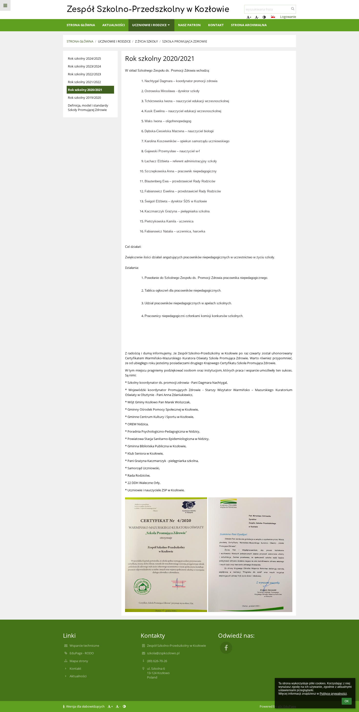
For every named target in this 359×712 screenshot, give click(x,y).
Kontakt (75, 668)
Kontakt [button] (216, 25)
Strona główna (80, 41)
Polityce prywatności (333, 693)
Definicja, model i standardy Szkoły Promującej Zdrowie (88, 107)
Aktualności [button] (113, 25)
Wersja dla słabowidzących (85, 706)
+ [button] (250, 17)
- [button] (258, 17)
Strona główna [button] (81, 25)
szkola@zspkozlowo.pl (163, 653)
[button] (264, 17)
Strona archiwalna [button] (249, 25)
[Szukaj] (293, 8)
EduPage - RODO (82, 653)
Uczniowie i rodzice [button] (149, 25)
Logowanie (288, 16)
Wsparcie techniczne (84, 645)
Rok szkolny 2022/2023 (84, 74)
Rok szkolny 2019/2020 (84, 97)
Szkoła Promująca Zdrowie (184, 41)
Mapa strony (79, 661)
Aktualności (78, 676)
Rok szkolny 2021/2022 (84, 82)
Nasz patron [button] (189, 25)
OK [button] (347, 701)
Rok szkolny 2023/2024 (84, 66)
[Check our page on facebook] (226, 648)
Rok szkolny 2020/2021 (85, 90)
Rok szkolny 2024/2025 (84, 58)
